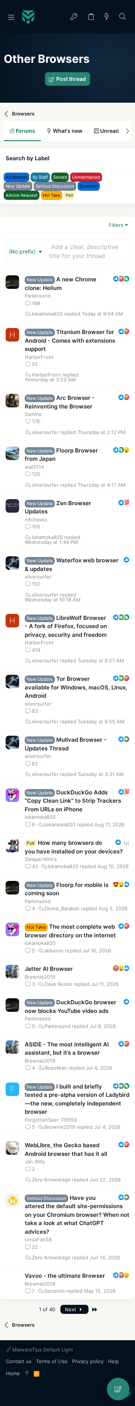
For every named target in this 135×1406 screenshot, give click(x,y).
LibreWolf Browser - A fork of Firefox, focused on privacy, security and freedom (66, 626)
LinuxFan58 (38, 1239)
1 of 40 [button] (47, 1309)
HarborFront (39, 357)
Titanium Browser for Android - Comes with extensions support (70, 340)
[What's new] (106, 17)
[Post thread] (118, 1389)
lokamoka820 (47, 313)
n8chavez (36, 519)
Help (113, 1361)
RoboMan (56, 1068)
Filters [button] (116, 225)
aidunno (54, 950)
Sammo (33, 414)
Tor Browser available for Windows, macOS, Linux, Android (76, 687)
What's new (67, 131)
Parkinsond (38, 296)
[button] (11, 17)
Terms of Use (52, 1361)
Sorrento (54, 1291)
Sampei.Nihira (41, 859)
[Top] (27, 1374)
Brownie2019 (40, 977)
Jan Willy (35, 1162)
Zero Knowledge (51, 1179)
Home (13, 1373)
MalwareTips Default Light (42, 1350)
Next (71, 1309)
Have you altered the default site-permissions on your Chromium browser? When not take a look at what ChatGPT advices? (77, 1214)
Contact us (19, 1361)
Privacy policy (88, 1361)
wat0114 (34, 467)
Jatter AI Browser (49, 968)
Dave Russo (58, 984)
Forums (25, 131)
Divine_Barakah (62, 908)
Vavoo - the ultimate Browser (65, 1275)
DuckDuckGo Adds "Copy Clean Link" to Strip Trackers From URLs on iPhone (73, 801)
